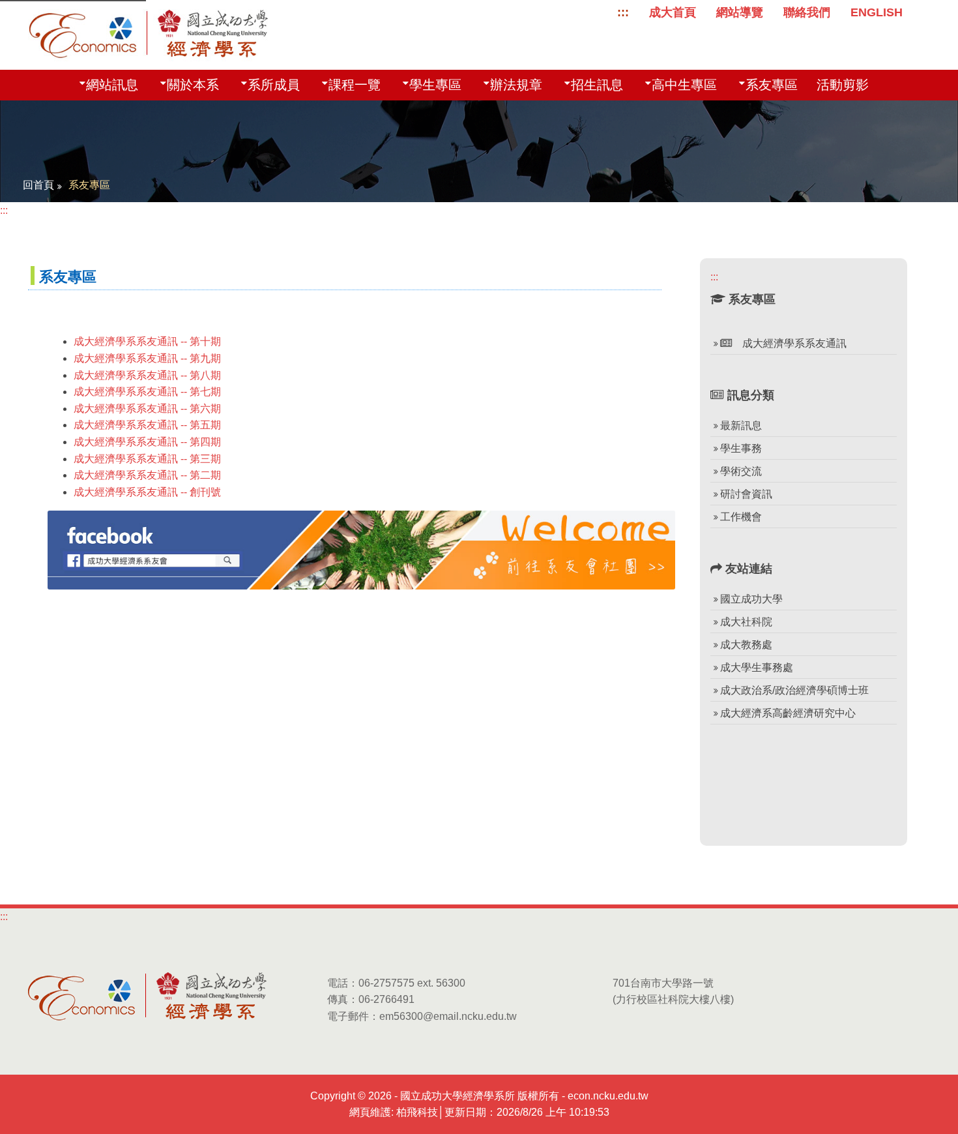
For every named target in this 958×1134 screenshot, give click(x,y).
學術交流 (741, 471)
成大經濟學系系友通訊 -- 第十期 (147, 341)
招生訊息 (597, 85)
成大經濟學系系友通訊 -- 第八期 (147, 375)
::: (623, 12)
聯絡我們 (806, 12)
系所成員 (274, 85)
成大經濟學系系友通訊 (789, 343)
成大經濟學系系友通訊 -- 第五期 (147, 424)
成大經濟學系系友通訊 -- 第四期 (147, 441)
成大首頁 (672, 12)
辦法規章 (516, 85)
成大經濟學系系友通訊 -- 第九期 (147, 358)
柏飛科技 (417, 1112)
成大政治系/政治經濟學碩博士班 (794, 690)
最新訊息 (741, 425)
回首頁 (38, 184)
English (876, 12)
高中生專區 (684, 85)
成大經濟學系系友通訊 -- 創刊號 (147, 492)
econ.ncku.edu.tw (608, 1095)
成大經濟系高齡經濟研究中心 (788, 713)
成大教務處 (746, 644)
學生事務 (741, 448)
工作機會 (741, 516)
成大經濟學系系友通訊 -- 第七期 (147, 391)
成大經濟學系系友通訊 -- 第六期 (147, 408)
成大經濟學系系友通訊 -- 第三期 (147, 458)
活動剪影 (843, 85)
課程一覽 (354, 85)
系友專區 (772, 85)
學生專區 (435, 85)
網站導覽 (739, 12)
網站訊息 (112, 85)
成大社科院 (746, 621)
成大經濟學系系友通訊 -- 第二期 (147, 475)
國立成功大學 (751, 598)
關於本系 (193, 85)
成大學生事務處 (756, 667)
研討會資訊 (746, 494)
